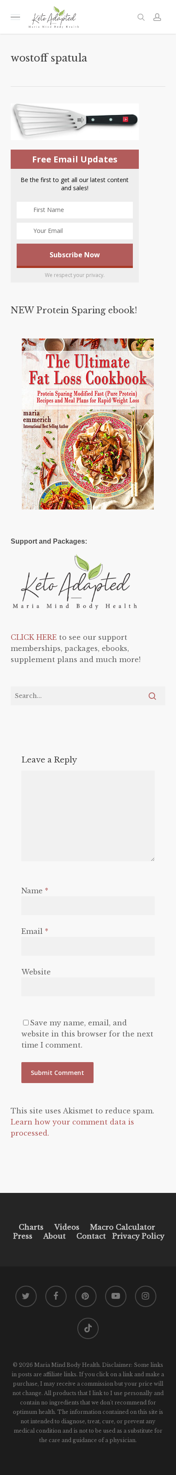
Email (34, 931)
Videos (66, 1227)
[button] (15, 16)
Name (34, 890)
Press (22, 1236)
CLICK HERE (34, 637)
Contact (91, 1236)
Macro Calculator (122, 1227)
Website (36, 972)
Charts (31, 1227)
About (54, 1236)
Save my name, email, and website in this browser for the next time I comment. (87, 1034)
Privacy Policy (137, 1236)
